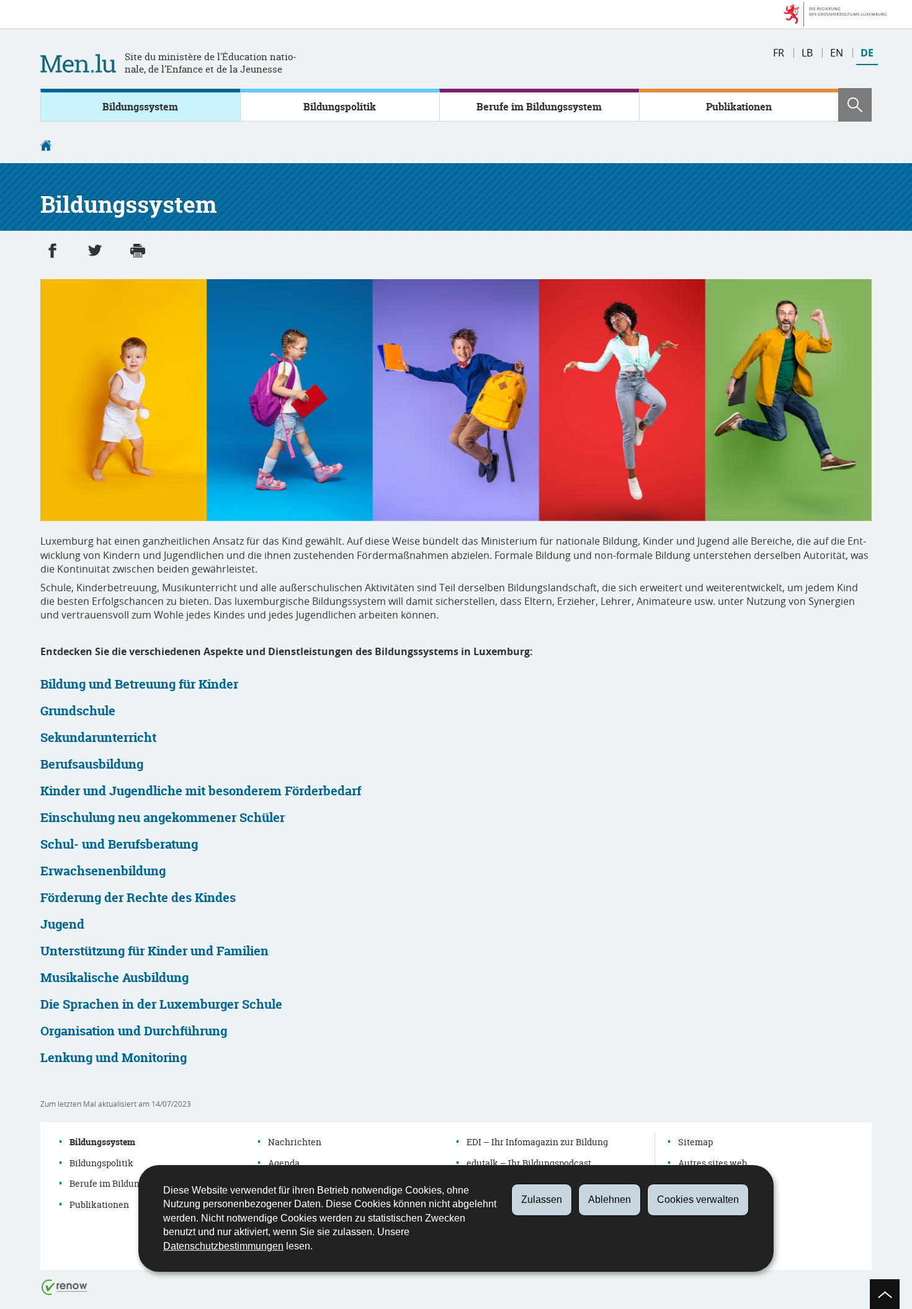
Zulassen (541, 1199)
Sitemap (695, 1142)
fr (778, 53)
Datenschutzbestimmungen (223, 1246)
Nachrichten (294, 1142)
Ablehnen (609, 1199)
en (836, 53)
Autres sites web (712, 1163)
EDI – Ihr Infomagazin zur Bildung (537, 1142)
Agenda (284, 1163)
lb (807, 53)
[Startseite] (45, 147)
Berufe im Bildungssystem (539, 107)
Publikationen (739, 107)
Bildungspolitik (339, 107)
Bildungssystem (140, 107)
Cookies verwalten (698, 1199)
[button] (855, 105)
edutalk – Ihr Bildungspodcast (529, 1163)
